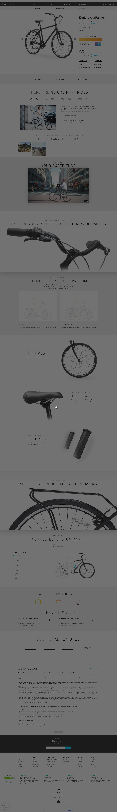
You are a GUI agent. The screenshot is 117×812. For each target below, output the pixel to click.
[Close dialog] (57, 408)
